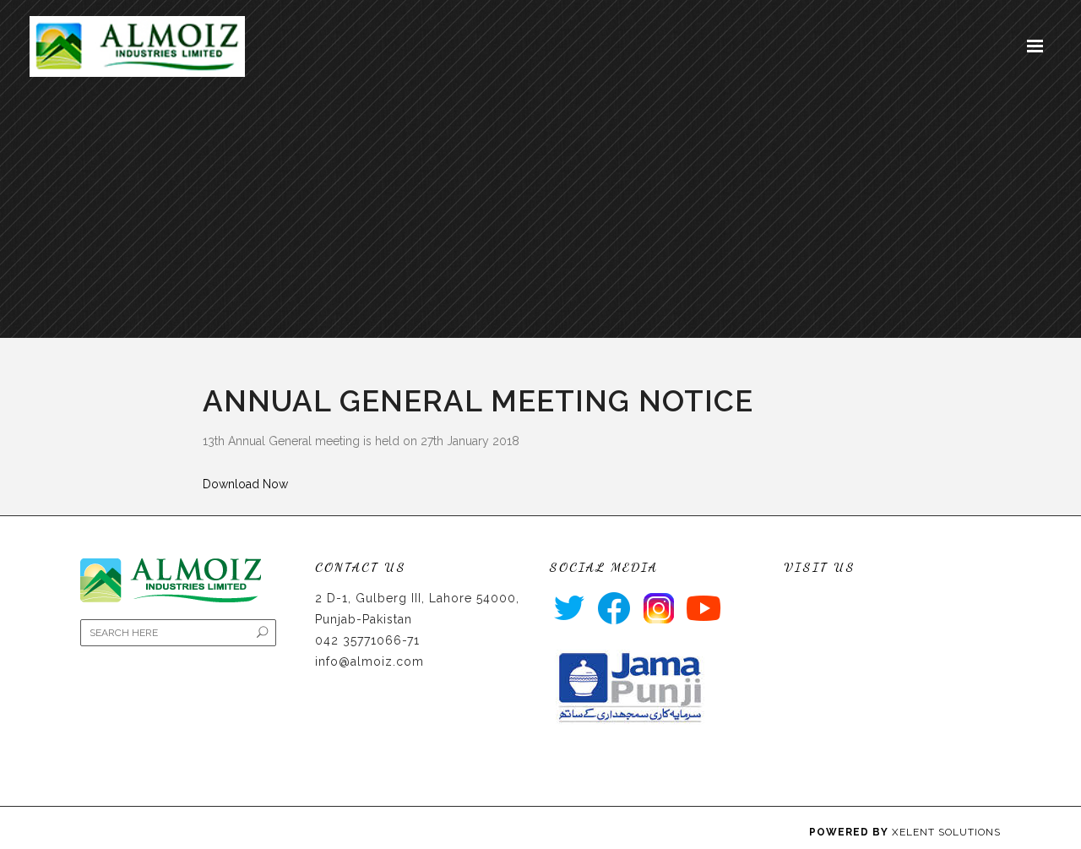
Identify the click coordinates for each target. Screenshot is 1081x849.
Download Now (245, 484)
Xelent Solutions (946, 832)
